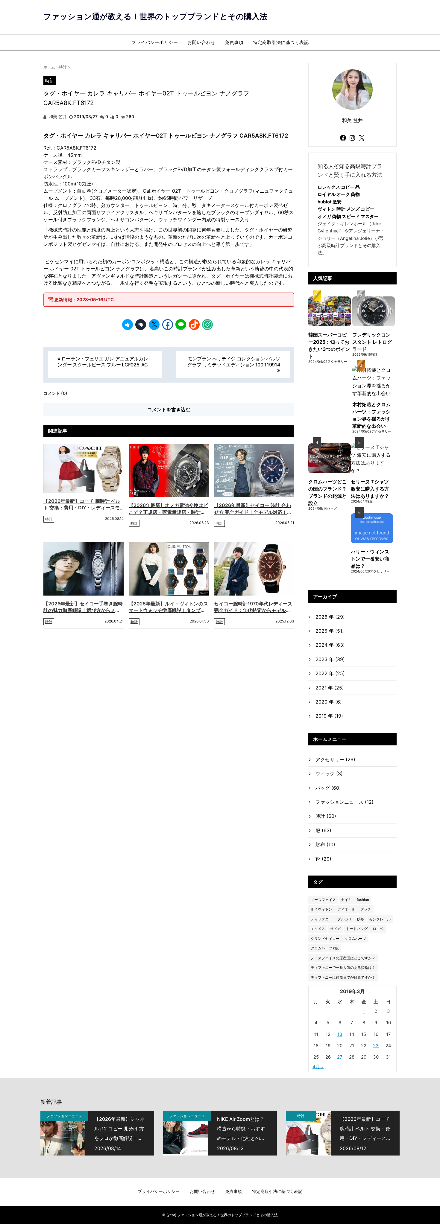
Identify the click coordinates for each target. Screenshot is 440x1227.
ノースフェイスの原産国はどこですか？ (343, 958)
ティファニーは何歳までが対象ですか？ (343, 977)
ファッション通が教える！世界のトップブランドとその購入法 (155, 16)
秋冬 (360, 919)
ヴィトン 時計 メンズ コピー (346, 209)
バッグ (328, 788)
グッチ (365, 909)
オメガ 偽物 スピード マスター (348, 216)
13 (339, 1034)
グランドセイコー (325, 938)
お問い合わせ (201, 42)
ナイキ (346, 899)
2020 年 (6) (328, 702)
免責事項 (234, 42)
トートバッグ (357, 928)
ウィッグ (329, 774)
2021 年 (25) (329, 688)
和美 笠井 (57, 116)
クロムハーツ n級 (325, 948)
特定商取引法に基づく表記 (281, 42)
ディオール (346, 909)
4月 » (318, 1066)
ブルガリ (344, 919)
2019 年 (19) (329, 716)
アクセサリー (335, 759)
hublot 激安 (330, 202)
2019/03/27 (86, 116)
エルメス (318, 928)
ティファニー (321, 919)
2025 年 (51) (329, 631)
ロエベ (378, 928)
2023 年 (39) (330, 659)
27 (339, 1057)
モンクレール (380, 919)
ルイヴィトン (321, 909)
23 (376, 1045)
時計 (49, 80)
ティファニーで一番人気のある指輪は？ (343, 967)
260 (130, 116)
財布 (325, 844)
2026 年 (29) (330, 617)
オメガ (335, 928)
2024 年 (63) (330, 645)
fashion (363, 899)
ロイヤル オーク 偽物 (339, 194)
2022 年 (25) (330, 673)
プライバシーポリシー (154, 42)
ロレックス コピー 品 (339, 187)
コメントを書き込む (168, 409)
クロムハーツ (355, 938)
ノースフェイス (323, 899)
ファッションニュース (344, 802)
